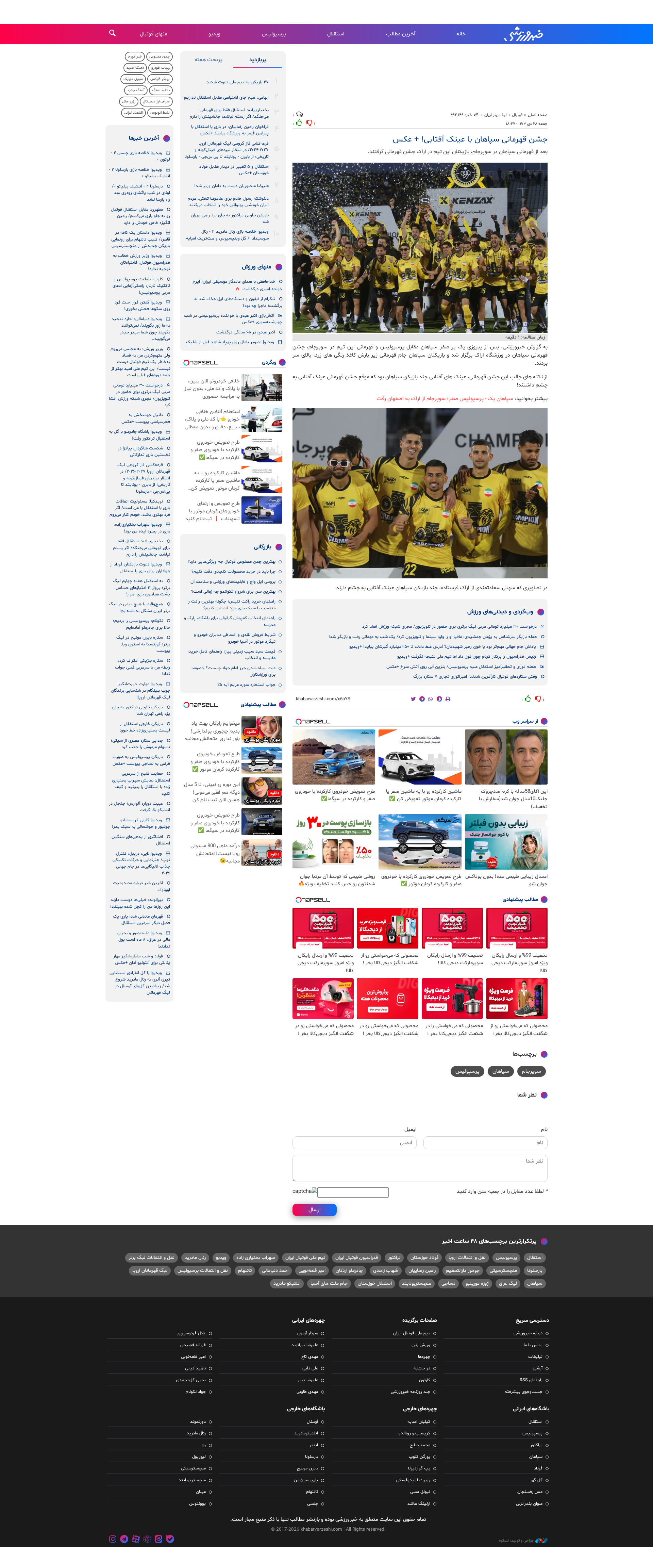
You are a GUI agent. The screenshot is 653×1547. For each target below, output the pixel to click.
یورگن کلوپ (419, 1457)
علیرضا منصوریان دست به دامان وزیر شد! (231, 186)
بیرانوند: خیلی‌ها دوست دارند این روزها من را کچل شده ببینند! (140, 903)
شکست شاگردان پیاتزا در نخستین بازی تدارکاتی (144, 451)
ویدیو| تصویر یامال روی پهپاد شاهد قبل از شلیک (230, 342)
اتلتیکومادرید (306, 1433)
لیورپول (199, 1457)
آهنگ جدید (135, 67)
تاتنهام (245, 1270)
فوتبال (517, 115)
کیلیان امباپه (418, 1422)
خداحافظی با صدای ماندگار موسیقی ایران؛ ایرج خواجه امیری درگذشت (237, 285)
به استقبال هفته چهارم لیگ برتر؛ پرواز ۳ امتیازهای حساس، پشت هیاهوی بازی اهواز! (141, 587)
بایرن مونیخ (307, 1468)
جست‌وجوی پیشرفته (523, 1392)
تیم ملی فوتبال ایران (305, 1257)
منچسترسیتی (503, 1270)
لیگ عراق (508, 1283)
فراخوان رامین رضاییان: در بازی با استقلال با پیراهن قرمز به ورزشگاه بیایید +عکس (230, 130)
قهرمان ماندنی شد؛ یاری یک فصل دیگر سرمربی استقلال (141, 920)
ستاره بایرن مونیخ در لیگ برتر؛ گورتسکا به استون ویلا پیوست (143, 644)
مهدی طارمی (307, 1392)
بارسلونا (534, 1270)
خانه (461, 34)
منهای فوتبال (153, 34)
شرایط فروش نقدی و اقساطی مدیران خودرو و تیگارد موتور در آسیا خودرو (234, 638)
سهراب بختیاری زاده (255, 1257)
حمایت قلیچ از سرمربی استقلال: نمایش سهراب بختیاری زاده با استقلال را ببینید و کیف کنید (141, 783)
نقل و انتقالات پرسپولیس (203, 1270)
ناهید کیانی (195, 1368)
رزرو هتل (128, 101)
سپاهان (500, 1071)
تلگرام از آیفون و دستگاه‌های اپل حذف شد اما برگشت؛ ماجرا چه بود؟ (238, 302)
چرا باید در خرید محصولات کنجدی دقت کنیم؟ (233, 572)
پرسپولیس (274, 34)
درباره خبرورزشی (528, 1333)
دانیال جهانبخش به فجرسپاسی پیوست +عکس (145, 418)
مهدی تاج (309, 1357)
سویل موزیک (133, 79)
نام (544, 1129)
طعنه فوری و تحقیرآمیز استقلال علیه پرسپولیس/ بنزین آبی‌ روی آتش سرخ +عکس (461, 667)
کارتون (424, 1380)
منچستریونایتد (416, 1283)
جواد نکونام (196, 1392)
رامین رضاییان (422, 1270)
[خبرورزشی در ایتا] (158, 1540)
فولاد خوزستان (424, 1257)
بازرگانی (262, 547)
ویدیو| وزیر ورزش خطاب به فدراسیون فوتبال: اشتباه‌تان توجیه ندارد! (141, 262)
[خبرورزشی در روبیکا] (147, 1540)
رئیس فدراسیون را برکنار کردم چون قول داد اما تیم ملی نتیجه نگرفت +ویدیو (466, 657)
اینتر (313, 1445)
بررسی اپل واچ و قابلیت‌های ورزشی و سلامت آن (232, 582)
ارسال (314, 1210)
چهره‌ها (424, 1357)
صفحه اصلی (538, 115)
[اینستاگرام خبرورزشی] (113, 1540)
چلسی (312, 1504)
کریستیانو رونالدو (414, 1433)
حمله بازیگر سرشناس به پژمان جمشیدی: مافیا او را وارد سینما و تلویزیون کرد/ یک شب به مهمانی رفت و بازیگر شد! (433, 637)
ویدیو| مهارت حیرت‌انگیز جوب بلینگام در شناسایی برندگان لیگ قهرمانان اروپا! (140, 691)
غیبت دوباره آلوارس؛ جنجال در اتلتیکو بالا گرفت (139, 807)
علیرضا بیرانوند (304, 1345)
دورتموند (198, 1422)
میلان (201, 1492)
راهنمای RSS (531, 1380)
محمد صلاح (420, 1445)
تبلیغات (535, 1357)
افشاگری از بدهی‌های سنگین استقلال (141, 840)
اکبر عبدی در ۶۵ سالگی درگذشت (245, 332)
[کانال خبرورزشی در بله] (170, 1540)
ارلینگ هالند (418, 1504)
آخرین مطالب (400, 34)
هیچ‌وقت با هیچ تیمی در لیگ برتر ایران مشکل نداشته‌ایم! (139, 607)
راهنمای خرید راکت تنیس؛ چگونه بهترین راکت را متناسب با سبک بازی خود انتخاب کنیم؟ (231, 604)
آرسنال (312, 1422)
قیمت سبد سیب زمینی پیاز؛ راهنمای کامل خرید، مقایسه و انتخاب (231, 654)
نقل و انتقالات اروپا (467, 1257)
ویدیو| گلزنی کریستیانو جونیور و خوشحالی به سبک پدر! (141, 823)
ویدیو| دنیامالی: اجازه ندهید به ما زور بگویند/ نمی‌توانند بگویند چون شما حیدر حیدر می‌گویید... (141, 329)
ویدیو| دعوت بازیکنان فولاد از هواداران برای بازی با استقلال (140, 567)
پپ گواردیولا (419, 1468)
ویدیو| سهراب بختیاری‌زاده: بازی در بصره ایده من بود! (142, 528)
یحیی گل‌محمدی (191, 1380)
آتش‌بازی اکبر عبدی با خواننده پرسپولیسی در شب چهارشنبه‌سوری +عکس (233, 319)
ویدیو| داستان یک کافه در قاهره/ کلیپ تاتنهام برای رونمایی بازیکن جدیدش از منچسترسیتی (140, 239)
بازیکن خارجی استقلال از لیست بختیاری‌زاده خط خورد (145, 727)
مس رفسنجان (529, 1492)
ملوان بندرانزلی (529, 1504)
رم (204, 1445)
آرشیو (537, 1368)
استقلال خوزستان (375, 1283)
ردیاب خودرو (160, 67)
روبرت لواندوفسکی (413, 1480)
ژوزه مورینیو (477, 1283)
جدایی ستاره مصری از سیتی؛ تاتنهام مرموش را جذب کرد (140, 744)
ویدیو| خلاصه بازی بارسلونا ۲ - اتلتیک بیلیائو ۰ (139, 173)
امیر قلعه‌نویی (312, 1270)
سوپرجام (531, 1071)
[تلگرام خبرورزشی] (124, 1540)
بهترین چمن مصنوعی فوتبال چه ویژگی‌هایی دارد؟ (231, 562)
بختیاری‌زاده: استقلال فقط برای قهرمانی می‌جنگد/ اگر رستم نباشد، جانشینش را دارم (229, 113)
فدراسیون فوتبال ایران (356, 1257)
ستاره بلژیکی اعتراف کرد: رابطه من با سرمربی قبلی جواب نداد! (142, 667)
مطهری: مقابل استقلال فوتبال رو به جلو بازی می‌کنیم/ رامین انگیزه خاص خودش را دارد (140, 216)
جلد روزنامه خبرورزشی (410, 1392)
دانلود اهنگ (161, 90)
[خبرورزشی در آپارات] (135, 1540)
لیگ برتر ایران (495, 115)
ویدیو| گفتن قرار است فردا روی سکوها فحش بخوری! (142, 305)
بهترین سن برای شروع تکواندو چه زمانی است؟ (233, 592)
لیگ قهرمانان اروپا (149, 1270)
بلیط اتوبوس (160, 112)
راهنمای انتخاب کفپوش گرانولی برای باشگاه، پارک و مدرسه (229, 621)
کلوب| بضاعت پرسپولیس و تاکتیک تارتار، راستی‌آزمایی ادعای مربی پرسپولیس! (141, 286)
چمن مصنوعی (159, 56)
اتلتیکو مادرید (286, 1283)
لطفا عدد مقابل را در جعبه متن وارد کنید (502, 1191)
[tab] (257, 61)
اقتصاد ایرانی (133, 112)
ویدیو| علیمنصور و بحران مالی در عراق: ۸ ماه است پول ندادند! (143, 940)
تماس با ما (533, 1345)
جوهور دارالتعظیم (463, 1270)
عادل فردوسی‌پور (191, 1333)
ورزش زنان (421, 1345)
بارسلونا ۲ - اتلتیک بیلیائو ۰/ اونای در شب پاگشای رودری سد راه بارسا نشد (141, 193)
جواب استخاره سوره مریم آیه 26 (246, 685)
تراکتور (394, 1257)
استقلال (336, 34)
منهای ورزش (256, 267)
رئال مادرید (195, 1257)
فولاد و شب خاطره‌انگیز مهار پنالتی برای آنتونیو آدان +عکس (141, 959)
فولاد (538, 1468)
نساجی (448, 1283)
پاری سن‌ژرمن (306, 1480)
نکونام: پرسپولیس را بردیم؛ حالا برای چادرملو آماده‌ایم (141, 624)
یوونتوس (197, 1504)
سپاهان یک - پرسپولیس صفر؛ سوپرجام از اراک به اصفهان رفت (444, 398)
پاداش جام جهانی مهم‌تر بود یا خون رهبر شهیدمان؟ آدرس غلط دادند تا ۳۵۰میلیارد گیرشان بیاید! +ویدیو (442, 647)
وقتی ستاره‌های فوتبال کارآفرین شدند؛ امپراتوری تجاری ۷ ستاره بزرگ (475, 677)
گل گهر (536, 1480)
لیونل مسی (420, 1492)
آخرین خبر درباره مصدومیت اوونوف (141, 886)
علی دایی (310, 1368)
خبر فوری (135, 56)
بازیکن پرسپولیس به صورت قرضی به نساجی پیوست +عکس (141, 760)
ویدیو (214, 34)
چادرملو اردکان (349, 1270)
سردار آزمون (307, 1333)
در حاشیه (422, 1368)
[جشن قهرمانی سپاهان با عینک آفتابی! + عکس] (420, 248)
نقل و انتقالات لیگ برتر (151, 1257)
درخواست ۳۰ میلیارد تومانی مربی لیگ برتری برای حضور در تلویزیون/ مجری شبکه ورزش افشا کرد (449, 627)
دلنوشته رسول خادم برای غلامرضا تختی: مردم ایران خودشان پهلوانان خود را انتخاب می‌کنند (228, 202)
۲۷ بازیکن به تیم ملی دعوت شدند (237, 82)
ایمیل (410, 1129)
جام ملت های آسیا (329, 1283)
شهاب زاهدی (385, 1270)
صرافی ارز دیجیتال (156, 101)
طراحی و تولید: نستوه (516, 1540)
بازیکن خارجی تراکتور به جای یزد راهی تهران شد (230, 218)
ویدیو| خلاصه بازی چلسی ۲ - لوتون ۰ (140, 156)
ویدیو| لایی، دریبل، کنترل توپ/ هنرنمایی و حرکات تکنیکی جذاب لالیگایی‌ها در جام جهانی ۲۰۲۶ (141, 863)
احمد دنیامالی (275, 1270)
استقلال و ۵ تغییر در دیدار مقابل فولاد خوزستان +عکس (234, 170)
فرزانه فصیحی (193, 1345)
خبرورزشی (523, 34)
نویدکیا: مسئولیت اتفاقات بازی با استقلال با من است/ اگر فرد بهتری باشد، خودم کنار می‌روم (140, 508)
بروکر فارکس (160, 79)
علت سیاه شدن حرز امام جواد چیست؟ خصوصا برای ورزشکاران (233, 671)
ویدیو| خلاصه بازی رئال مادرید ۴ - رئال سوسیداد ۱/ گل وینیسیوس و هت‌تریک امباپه (227, 235)
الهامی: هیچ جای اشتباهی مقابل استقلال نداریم (226, 98)
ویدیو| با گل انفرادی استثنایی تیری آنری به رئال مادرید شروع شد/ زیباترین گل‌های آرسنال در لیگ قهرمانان (140, 983)
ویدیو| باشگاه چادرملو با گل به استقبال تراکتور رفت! (139, 435)
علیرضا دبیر (308, 1380)
